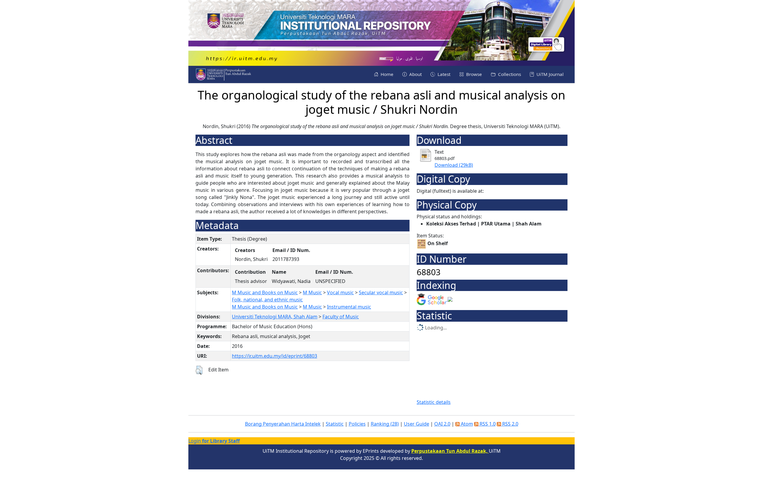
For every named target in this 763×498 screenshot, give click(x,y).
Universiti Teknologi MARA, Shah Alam (274, 316)
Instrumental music (349, 307)
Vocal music (340, 292)
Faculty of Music (340, 316)
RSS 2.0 (509, 424)
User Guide (416, 424)
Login (214, 441)
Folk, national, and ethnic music (267, 299)
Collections (509, 74)
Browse (473, 74)
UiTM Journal (549, 74)
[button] (199, 370)
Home (386, 74)
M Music (312, 292)
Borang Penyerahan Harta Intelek (283, 424)
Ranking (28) (385, 424)
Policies (357, 424)
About (415, 74)
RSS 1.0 (487, 424)
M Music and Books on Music (265, 292)
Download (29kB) (454, 165)
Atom (466, 424)
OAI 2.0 (442, 424)
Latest (443, 74)
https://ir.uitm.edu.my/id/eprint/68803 (274, 356)
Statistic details (434, 402)
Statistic (335, 424)
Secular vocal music (381, 292)
